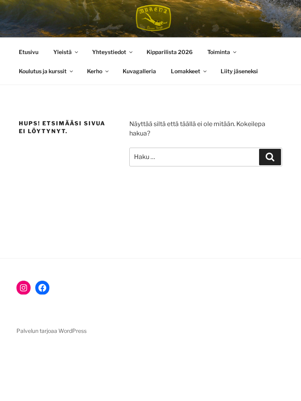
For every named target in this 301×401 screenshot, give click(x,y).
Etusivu (28, 52)
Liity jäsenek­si (239, 71)
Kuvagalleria (139, 71)
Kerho (94, 71)
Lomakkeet (185, 71)
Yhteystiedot (109, 52)
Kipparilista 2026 (169, 52)
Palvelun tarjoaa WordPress (51, 330)
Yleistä (62, 52)
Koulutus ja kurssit (43, 71)
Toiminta (218, 52)
